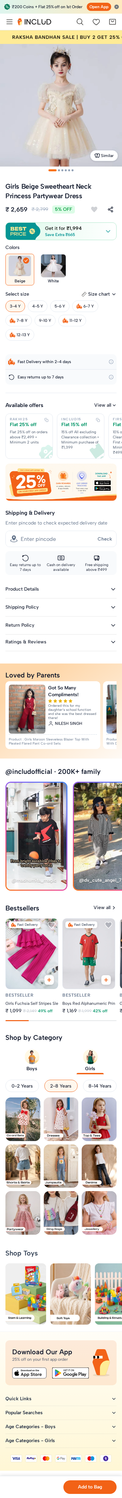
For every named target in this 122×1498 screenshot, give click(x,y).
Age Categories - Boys (30, 1427)
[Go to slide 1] (52, 170)
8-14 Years (99, 1086)
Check (105, 539)
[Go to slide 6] (73, 170)
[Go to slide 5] (69, 170)
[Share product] (110, 209)
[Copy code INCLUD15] (98, 420)
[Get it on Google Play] (70, 1373)
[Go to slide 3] (62, 170)
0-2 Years (22, 1086)
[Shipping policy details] (111, 361)
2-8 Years (61, 1086)
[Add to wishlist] (94, 209)
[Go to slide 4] (66, 170)
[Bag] (112, 22)
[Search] (80, 22)
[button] (61, 231)
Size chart (99, 294)
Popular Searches (24, 1413)
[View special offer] (61, 482)
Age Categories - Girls (30, 1441)
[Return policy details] (111, 377)
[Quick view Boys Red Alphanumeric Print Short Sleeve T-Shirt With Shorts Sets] (106, 980)
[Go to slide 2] (59, 170)
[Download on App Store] (29, 1373)
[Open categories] (9, 22)
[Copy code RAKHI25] (46, 420)
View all (102, 405)
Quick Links (18, 1399)
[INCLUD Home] (34, 21)
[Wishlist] (96, 22)
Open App (98, 6)
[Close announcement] (116, 7)
